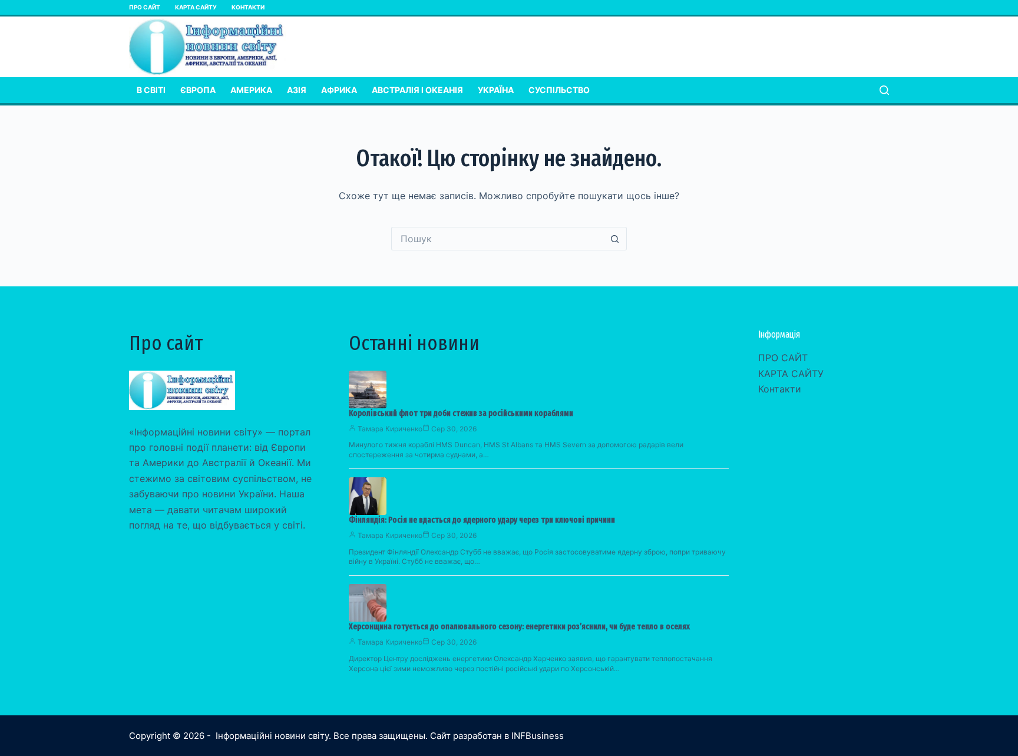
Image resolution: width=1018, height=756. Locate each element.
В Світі (151, 90)
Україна (496, 90)
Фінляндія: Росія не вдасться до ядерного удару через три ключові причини (482, 520)
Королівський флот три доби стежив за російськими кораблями (461, 413)
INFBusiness (537, 735)
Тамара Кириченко (390, 428)
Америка (251, 90)
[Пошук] (884, 90)
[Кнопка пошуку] (615, 238)
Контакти (248, 7)
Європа (198, 90)
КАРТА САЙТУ (196, 7)
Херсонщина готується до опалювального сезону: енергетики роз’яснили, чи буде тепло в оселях (519, 627)
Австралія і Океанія (417, 90)
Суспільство (559, 90)
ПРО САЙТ (144, 7)
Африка (339, 90)
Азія (296, 90)
